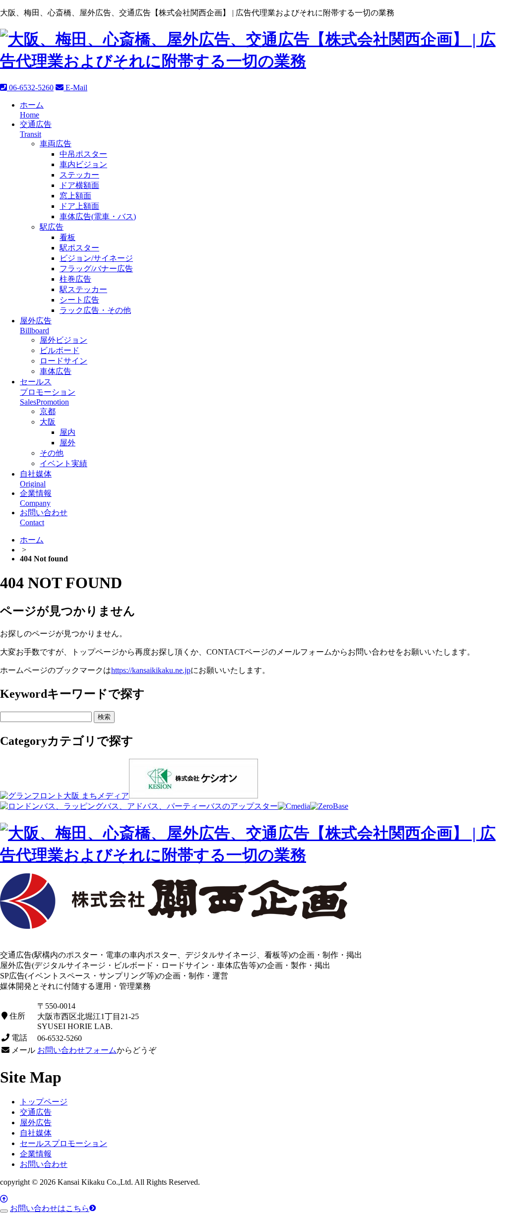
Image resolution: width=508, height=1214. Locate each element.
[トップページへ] (254, 61)
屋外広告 (36, 1122)
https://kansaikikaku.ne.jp (150, 670)
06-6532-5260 (30, 87)
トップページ (43, 1101)
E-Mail (75, 87)
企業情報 (36, 1154)
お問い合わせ (43, 1164)
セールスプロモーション (63, 1143)
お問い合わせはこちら (49, 1208)
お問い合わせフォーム (77, 1050)
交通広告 (36, 1112)
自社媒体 (36, 1133)
